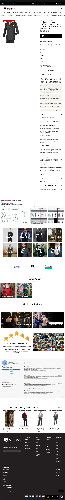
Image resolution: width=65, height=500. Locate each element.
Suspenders (58, 472)
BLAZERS (15, 12)
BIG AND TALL (54, 12)
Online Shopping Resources (27, 447)
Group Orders (38, 454)
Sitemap (27, 441)
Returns (26, 439)
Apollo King (48, 449)
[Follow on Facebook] (3, 491)
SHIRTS (21, 12)
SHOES (25, 12)
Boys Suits (5, 473)
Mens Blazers (5, 472)
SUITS (4, 12)
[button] (51, 74)
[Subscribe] (19, 451)
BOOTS (44, 12)
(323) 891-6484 (9, 487)
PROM (30, 12)
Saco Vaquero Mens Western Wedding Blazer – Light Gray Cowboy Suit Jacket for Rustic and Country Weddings (40, 429)
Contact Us (38, 439)
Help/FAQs (38, 457)
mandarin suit (42, 49)
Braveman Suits (49, 454)
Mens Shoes (48, 441)
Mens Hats (58, 468)
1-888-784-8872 (48, 98)
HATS (48, 12)
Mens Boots (48, 439)
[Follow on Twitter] (7, 491)
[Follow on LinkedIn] (13, 491)
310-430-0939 (54, 88)
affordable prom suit (56, 44)
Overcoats (5, 475)
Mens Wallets (58, 473)
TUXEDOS (9, 12)
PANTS (39, 12)
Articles (37, 455)
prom (41, 44)
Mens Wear (58, 475)
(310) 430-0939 (9, 485)
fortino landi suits (47, 44)
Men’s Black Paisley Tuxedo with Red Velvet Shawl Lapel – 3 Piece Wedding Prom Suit (24, 429)
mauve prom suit (53, 47)
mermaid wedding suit (44, 47)
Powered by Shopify (16, 496)
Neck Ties (58, 471)
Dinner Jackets (6, 469)
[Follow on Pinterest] (10, 491)
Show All (58, 407)
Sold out (51, 70)
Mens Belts (58, 469)
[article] (7, 290)
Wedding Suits (6, 471)
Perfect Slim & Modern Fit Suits (58, 457)
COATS (34, 12)
